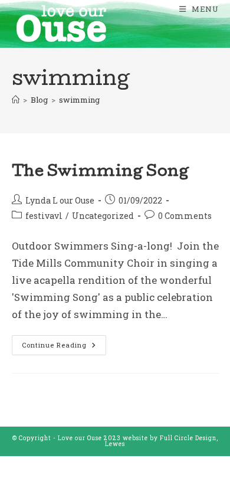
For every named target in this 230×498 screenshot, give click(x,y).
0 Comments (185, 215)
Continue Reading (64, 342)
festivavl (44, 215)
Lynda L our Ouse (59, 200)
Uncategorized (103, 215)
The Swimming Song (100, 173)
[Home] (15, 99)
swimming (79, 99)
